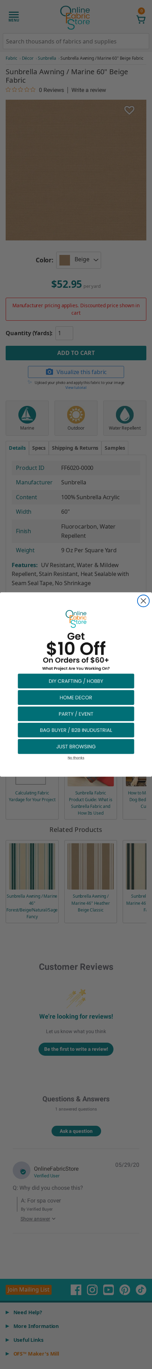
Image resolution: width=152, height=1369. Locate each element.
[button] (76, 680)
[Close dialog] (143, 601)
